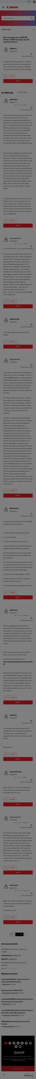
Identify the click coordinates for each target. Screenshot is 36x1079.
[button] (33, 3)
